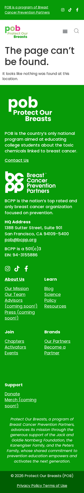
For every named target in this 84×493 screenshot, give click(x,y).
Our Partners (57, 341)
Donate (12, 394)
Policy (50, 300)
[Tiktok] (70, 10)
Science (52, 294)
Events (11, 353)
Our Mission (17, 288)
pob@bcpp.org (20, 240)
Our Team (15, 294)
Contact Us (17, 160)
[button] (65, 31)
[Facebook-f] (77, 10)
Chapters (14, 341)
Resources (55, 306)
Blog (48, 288)
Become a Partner (55, 350)
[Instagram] (63, 10)
